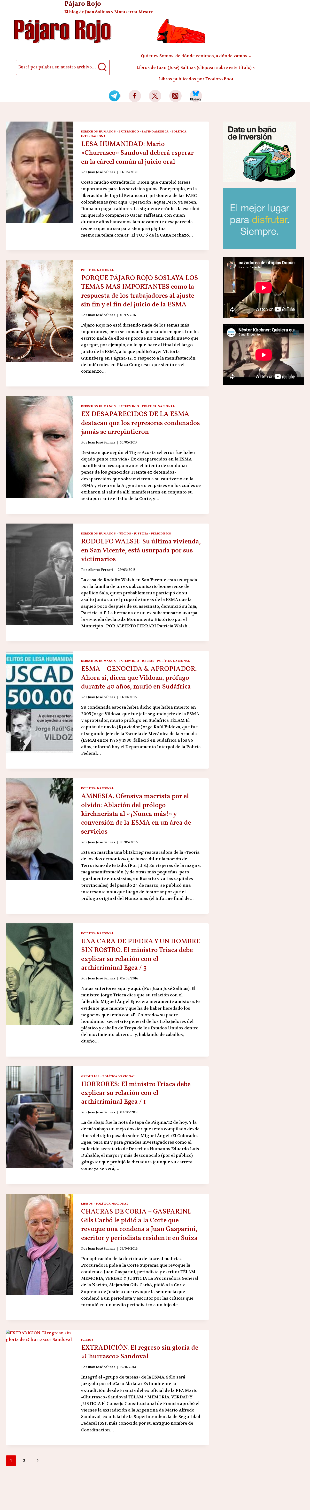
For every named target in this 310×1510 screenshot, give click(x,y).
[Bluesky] (196, 96)
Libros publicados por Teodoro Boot (196, 79)
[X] (155, 96)
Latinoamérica (155, 131)
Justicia (141, 533)
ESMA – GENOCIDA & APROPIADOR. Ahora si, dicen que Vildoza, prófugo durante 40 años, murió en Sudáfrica (139, 677)
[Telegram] (114, 96)
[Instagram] (175, 96)
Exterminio (129, 131)
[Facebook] (135, 96)
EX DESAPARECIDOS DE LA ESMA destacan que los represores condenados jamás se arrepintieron (140, 423)
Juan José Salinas (101, 172)
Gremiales (90, 1076)
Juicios (125, 533)
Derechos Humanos (98, 131)
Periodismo (161, 533)
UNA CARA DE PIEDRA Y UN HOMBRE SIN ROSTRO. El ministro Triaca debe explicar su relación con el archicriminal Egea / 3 (140, 955)
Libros (87, 1204)
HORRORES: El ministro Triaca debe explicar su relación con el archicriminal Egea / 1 (136, 1093)
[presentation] (39, 172)
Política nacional (97, 270)
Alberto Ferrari (100, 570)
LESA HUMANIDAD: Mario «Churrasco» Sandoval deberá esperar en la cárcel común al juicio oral (137, 153)
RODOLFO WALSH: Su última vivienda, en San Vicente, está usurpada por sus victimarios (141, 550)
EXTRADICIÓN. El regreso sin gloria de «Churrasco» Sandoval (139, 1352)
